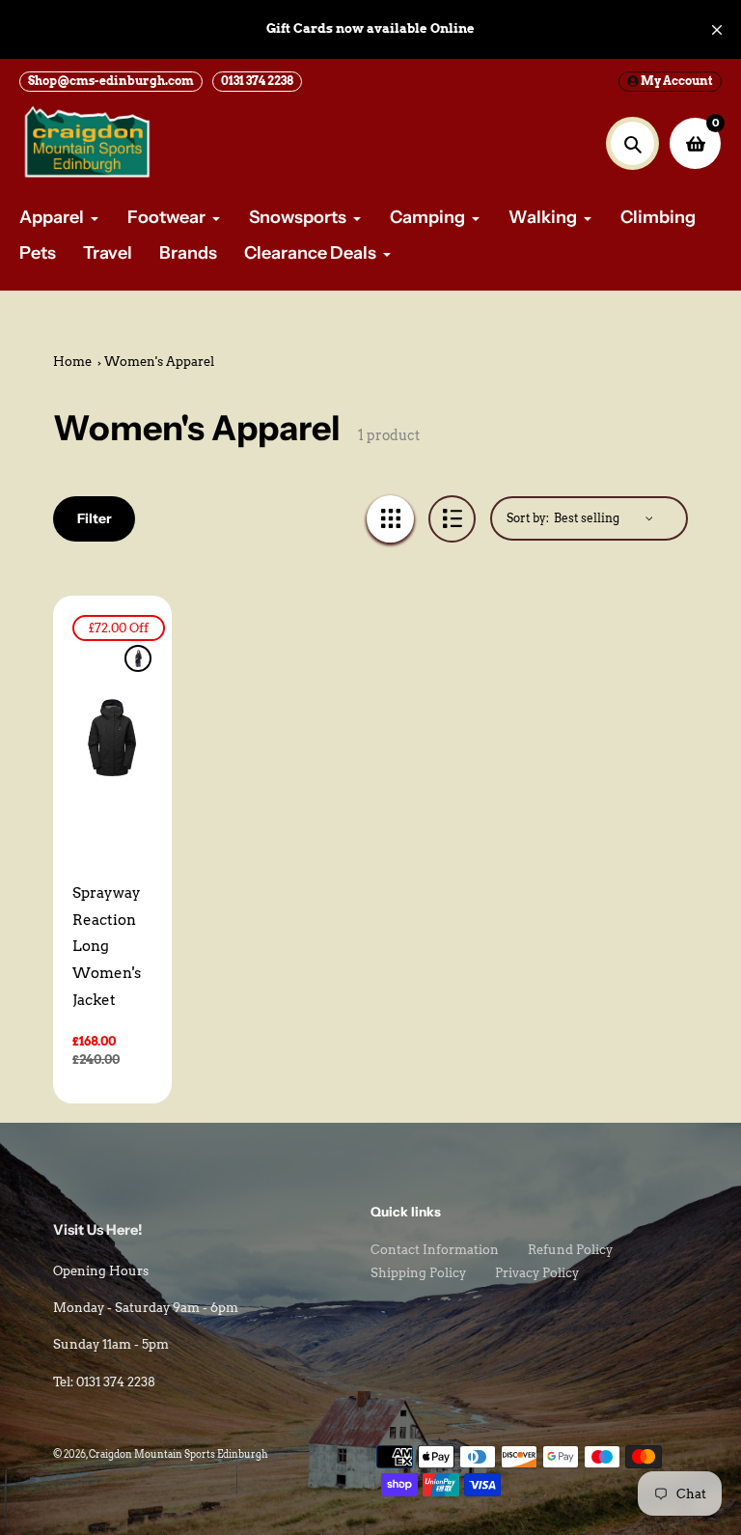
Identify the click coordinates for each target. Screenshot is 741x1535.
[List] (452, 519)
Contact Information (434, 1249)
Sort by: (528, 518)
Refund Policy (570, 1249)
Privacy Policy (537, 1273)
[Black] (138, 658)
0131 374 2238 (257, 80)
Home (72, 361)
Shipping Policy (418, 1273)
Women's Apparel (159, 361)
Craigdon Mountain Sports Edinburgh (178, 1454)
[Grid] (390, 519)
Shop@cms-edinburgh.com (111, 80)
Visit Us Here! (97, 1230)
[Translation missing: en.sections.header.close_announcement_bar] (717, 30)
